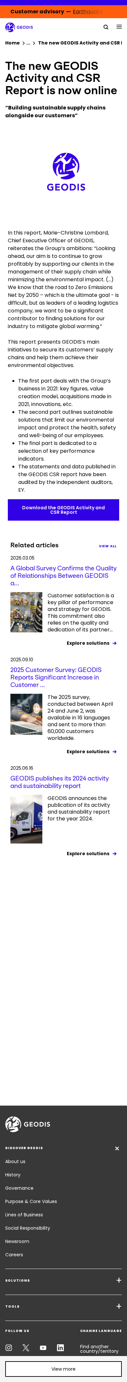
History (13, 1175)
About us (15, 1161)
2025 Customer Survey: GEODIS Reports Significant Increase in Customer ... (56, 677)
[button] (63, 1369)
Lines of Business (24, 1214)
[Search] (106, 26)
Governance (19, 1188)
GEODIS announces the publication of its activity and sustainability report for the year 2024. (79, 808)
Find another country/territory (99, 1348)
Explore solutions (88, 643)
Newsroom (17, 1241)
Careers (14, 1254)
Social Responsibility (27, 1228)
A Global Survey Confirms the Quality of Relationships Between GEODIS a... (63, 576)
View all (108, 546)
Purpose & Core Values (31, 1201)
